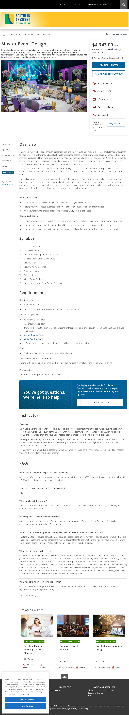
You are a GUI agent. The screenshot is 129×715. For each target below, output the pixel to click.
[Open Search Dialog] (123, 4)
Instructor (7, 160)
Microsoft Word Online (34, 335)
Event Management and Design (109, 647)
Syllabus (6, 149)
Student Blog (109, 690)
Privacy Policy (83, 708)
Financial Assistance (95, 693)
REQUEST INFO (116, 123)
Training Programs (15, 34)
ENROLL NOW (109, 65)
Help (89, 696)
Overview (6, 144)
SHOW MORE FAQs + (29, 595)
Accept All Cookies (26, 699)
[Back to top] (64, 686)
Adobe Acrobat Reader (34, 339)
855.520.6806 (7, 185)
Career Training (54, 690)
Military (90, 690)
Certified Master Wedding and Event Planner (34, 649)
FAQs (4, 166)
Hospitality (29, 34)
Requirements (8, 155)
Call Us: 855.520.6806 (116, 34)
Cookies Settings (25, 706)
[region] (25, 692)
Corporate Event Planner (69, 647)
